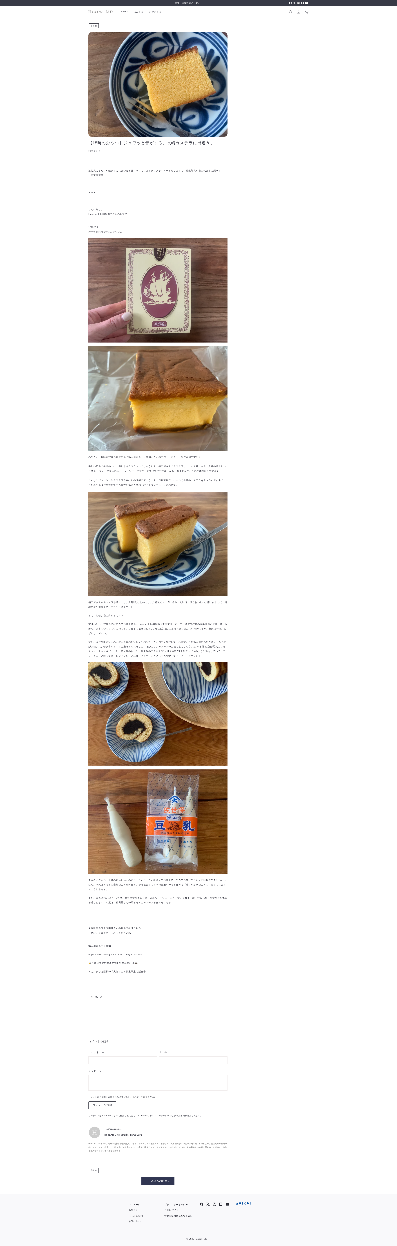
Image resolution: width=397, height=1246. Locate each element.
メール (163, 1052)
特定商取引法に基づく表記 (178, 1216)
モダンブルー (155, 485)
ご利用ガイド (171, 1210)
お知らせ (133, 1210)
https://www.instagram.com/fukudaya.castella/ (115, 954)
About (124, 11)
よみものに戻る (160, 1180)
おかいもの (155, 11)
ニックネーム (96, 1052)
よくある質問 (136, 1216)
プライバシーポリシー (159, 1115)
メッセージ (95, 1071)
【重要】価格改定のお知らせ (187, 3)
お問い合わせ (136, 1221)
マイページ (135, 1204)
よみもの (138, 11)
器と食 (94, 26)
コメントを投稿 (102, 1105)
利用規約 (180, 1115)
